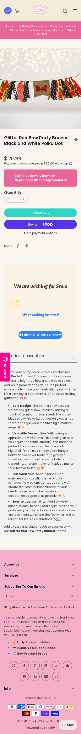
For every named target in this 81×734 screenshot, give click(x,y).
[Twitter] (13, 665)
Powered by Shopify (40, 728)
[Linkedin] (35, 676)
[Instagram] (45, 665)
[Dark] (8, 10)
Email (10, 596)
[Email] (45, 676)
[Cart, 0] (17, 10)
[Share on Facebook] (17, 246)
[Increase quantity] (23, 199)
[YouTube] (24, 676)
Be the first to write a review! (40, 335)
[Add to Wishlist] (76, 140)
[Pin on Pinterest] (27, 246)
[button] (74, 10)
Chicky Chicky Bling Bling (46, 721)
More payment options (40, 233)
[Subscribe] (72, 596)
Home (9, 26)
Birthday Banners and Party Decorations (47, 26)
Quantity (12, 192)
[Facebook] (24, 665)
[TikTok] (56, 665)
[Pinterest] (35, 665)
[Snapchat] (67, 665)
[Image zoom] (40, 88)
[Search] (64, 10)
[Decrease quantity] (8, 198)
